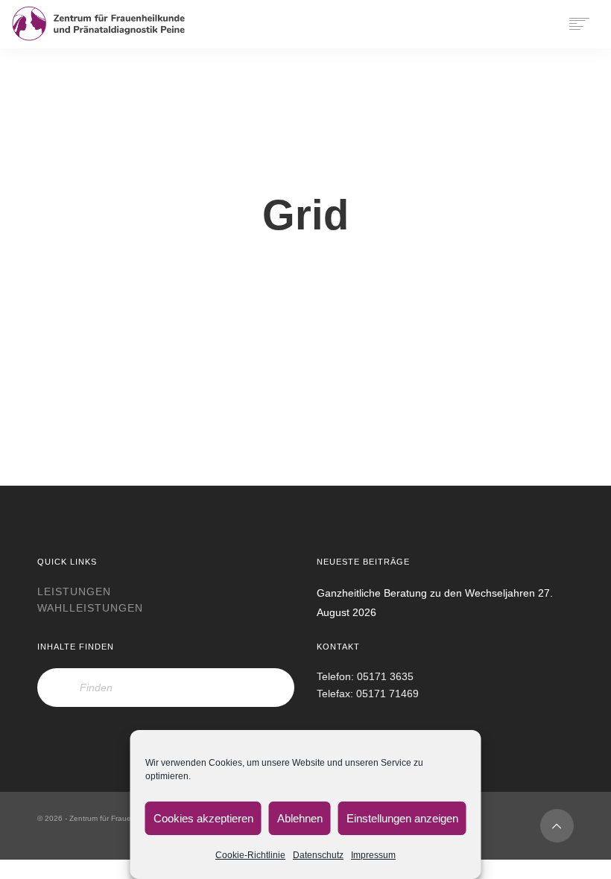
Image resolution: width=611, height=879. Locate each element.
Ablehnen (300, 818)
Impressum (373, 855)
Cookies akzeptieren (203, 818)
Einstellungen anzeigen (402, 818)
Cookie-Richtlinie (250, 855)
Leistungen (74, 591)
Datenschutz (318, 855)
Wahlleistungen (90, 608)
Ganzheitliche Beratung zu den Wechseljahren (426, 593)
